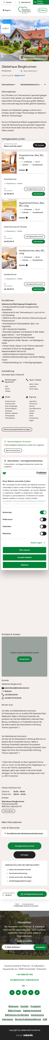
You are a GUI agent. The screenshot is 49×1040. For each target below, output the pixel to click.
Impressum (7, 1019)
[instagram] (24, 992)
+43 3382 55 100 (24, 974)
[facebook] (12, 992)
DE (23, 985)
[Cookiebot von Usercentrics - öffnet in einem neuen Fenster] (36, 473)
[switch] (43, 519)
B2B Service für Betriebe (17, 1015)
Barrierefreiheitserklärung (28, 1019)
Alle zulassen (24, 550)
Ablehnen (24, 565)
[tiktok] (37, 992)
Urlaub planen (28, 904)
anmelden (40, 947)
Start (17, 904)
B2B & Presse (14, 1010)
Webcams (13, 1006)
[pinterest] (30, 992)
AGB (45, 1019)
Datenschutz (37, 1015)
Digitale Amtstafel (32, 1010)
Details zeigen (36, 543)
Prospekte (35, 1006)
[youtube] (18, 992)
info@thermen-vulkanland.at (24, 980)
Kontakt (24, 1006)
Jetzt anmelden (24, 941)
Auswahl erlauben (24, 557)
